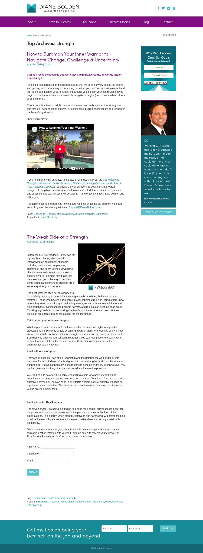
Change (51, 214)
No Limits (52, 217)
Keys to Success (60, 22)
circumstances (65, 214)
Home (29, 35)
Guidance (98, 501)
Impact (42, 217)
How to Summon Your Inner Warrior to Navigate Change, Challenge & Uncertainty (73, 57)
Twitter (163, 8)
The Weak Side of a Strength (57, 237)
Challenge (39, 214)
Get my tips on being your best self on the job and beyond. (64, 533)
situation (79, 214)
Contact (167, 22)
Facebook (158, 8)
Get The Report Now (155, 82)
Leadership (40, 498)
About (32, 22)
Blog (145, 22)
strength (89, 214)
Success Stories (119, 22)
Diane (48, 64)
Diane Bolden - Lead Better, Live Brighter (53, 8)
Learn (51, 498)
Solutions (89, 22)
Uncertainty (101, 214)
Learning (60, 498)
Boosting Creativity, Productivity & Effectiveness (65, 501)
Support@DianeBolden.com (85, 207)
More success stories (159, 212)
